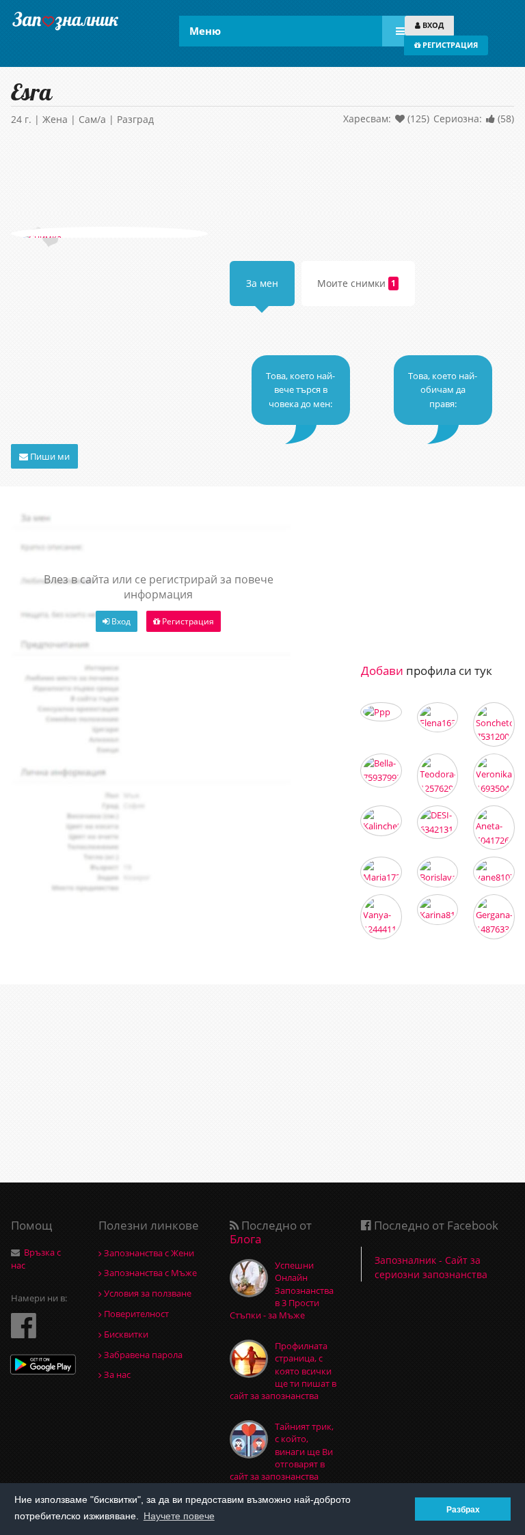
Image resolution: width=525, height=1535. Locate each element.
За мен (262, 283)
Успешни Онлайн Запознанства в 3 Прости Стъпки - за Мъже (282, 1290)
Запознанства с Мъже (149, 1273)
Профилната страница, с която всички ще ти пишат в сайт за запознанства (283, 1371)
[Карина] (438, 909)
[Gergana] (494, 917)
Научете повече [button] (179, 1515)
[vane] (494, 872)
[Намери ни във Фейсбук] (23, 1325)
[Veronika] (494, 776)
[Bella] (381, 770)
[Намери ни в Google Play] (43, 1366)
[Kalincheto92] (381, 820)
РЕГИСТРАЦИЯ (449, 45)
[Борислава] (438, 872)
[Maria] (381, 872)
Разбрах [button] (463, 1509)
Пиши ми (49, 456)
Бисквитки (125, 1334)
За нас (116, 1374)
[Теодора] (438, 776)
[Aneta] (494, 828)
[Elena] (438, 717)
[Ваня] (381, 917)
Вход (120, 621)
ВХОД (432, 25)
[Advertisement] (262, 179)
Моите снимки (356, 283)
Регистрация (187, 621)
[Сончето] (494, 725)
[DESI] (438, 822)
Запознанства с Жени (148, 1253)
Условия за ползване (146, 1293)
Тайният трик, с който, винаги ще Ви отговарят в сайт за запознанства (282, 1451)
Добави (382, 670)
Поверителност (135, 1314)
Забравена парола (142, 1355)
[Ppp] (381, 712)
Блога (245, 1239)
